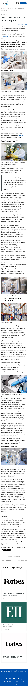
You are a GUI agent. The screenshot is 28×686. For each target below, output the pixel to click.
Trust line (14, 675)
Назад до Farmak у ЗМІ (13, 556)
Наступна (21, 560)
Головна (3, 8)
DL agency (16, 684)
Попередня (8, 560)
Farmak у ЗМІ (10, 8)
